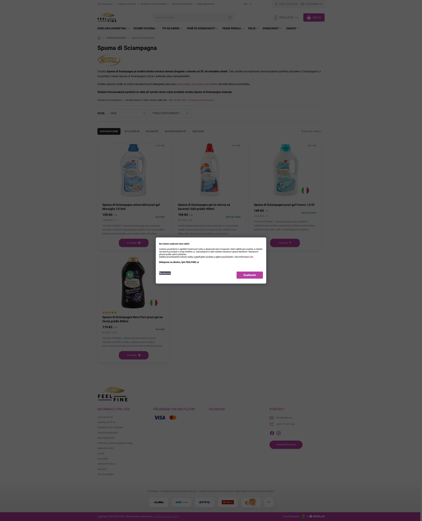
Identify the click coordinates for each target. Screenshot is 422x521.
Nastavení (165, 273)
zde (251, 257)
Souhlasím (249, 275)
